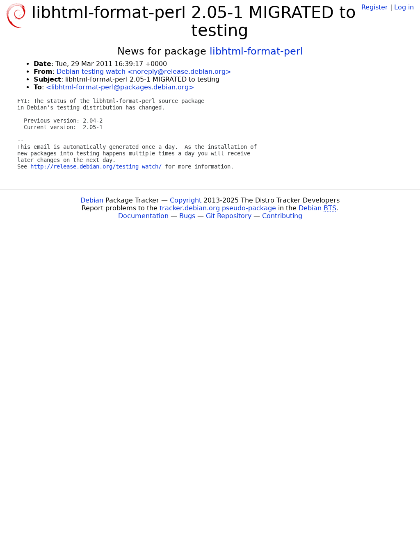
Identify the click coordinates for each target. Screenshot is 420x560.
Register (374, 7)
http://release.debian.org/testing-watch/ (96, 166)
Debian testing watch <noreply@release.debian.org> (144, 71)
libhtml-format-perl (256, 51)
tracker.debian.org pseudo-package (218, 208)
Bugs (187, 216)
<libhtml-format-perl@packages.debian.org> (120, 87)
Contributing (282, 216)
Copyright (185, 200)
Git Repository (228, 216)
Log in (404, 7)
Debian (91, 200)
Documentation (143, 216)
